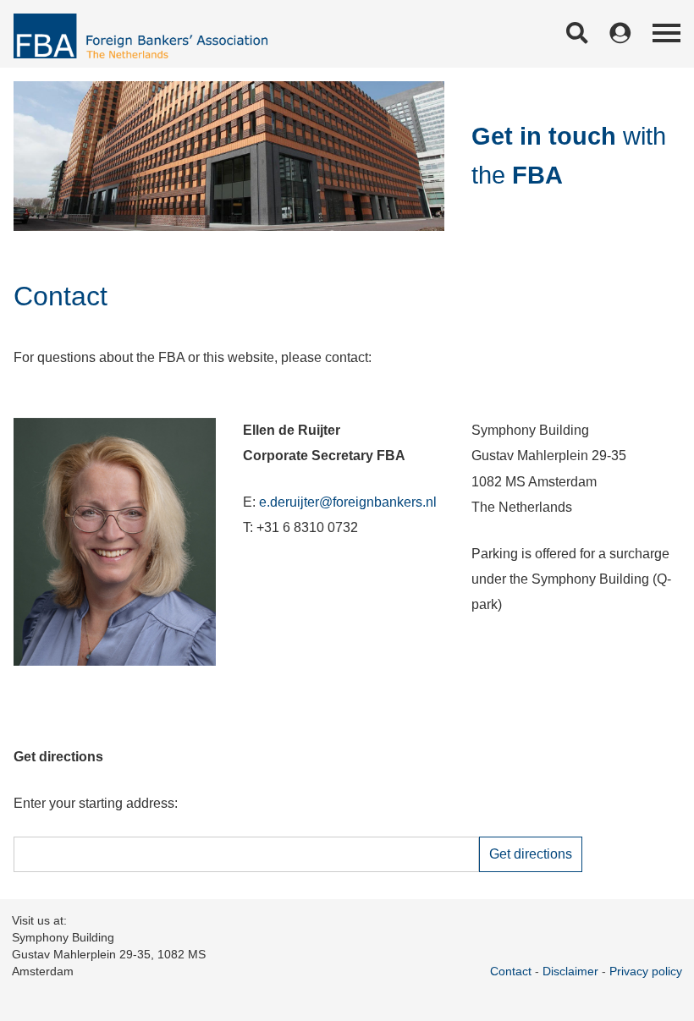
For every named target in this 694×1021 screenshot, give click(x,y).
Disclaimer (570, 971)
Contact (511, 971)
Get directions (530, 854)
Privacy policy (645, 971)
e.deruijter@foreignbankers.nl (348, 502)
